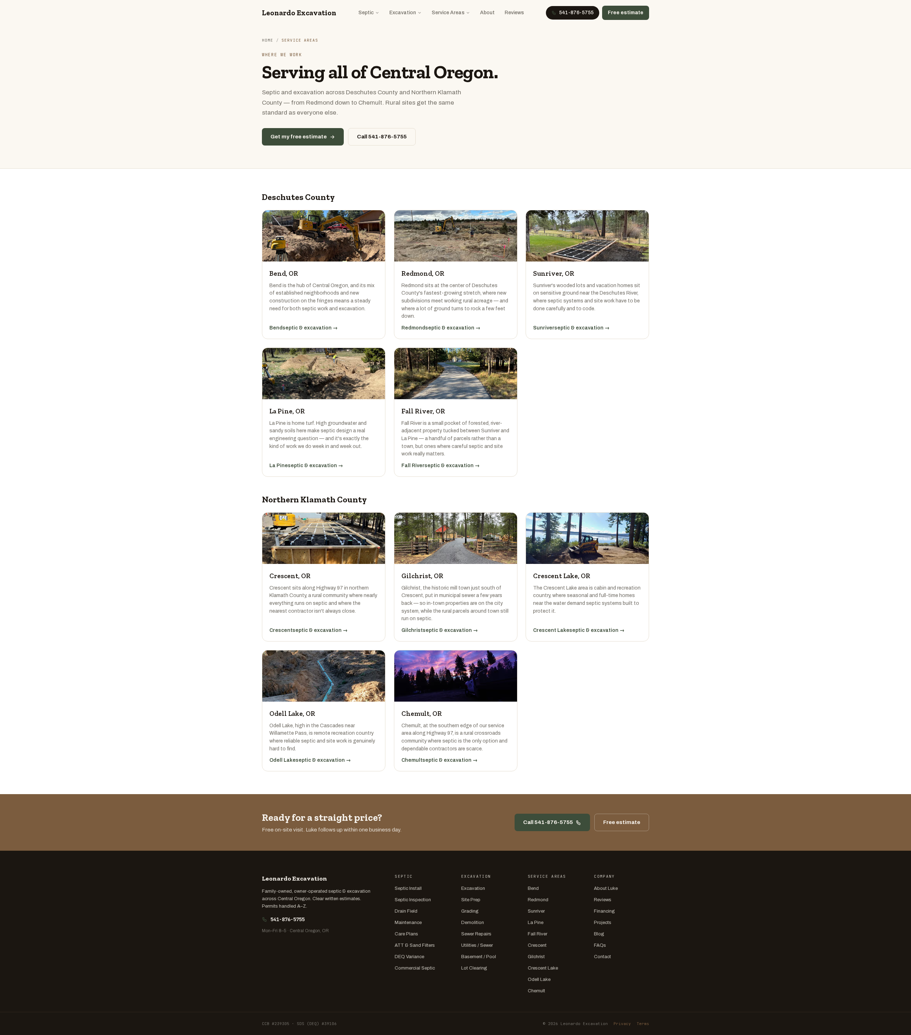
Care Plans (406, 933)
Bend (533, 888)
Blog (599, 933)
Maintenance (408, 922)
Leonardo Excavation (299, 12)
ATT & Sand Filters (415, 945)
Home (267, 40)
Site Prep (470, 899)
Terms (643, 1023)
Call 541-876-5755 (382, 136)
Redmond (538, 899)
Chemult (536, 990)
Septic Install (408, 888)
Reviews (514, 12)
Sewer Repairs (476, 933)
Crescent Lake (543, 968)
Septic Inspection (413, 899)
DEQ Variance (409, 956)
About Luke (606, 888)
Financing (604, 911)
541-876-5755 (287, 919)
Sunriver (536, 911)
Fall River (537, 933)
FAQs (600, 945)
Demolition (472, 922)
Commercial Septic (415, 968)
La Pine (535, 922)
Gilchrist (536, 956)
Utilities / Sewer (477, 945)
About (487, 12)
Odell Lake (539, 979)
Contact (602, 956)
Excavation (402, 12)
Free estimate (625, 12)
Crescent (537, 945)
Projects (602, 922)
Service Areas (448, 12)
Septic (366, 12)
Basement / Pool (478, 956)
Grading (470, 911)
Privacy (622, 1023)
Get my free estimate (298, 136)
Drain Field (406, 911)
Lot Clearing (474, 968)
